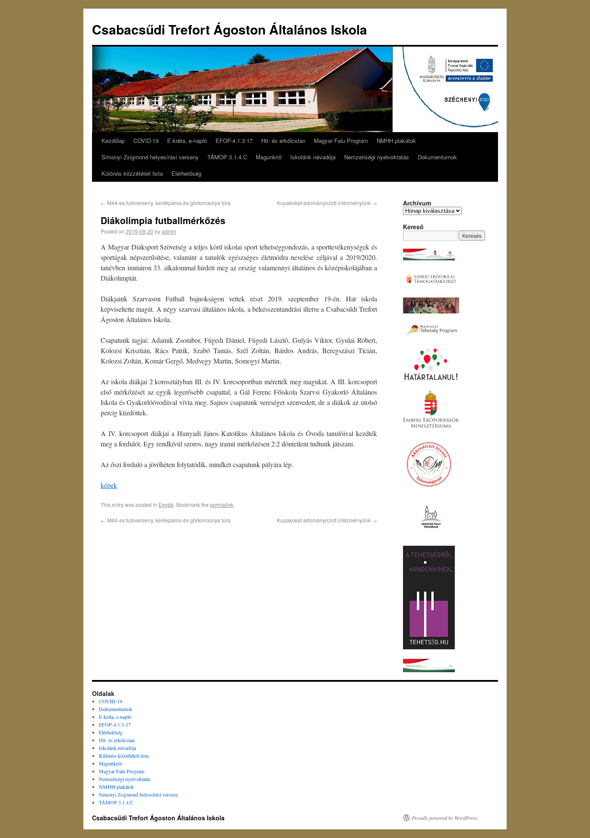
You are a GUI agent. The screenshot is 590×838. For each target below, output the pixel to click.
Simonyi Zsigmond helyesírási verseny (150, 157)
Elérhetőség (186, 173)
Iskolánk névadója (313, 157)
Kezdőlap (113, 140)
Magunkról (269, 157)
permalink (221, 504)
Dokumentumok (437, 157)
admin (169, 231)
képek (109, 485)
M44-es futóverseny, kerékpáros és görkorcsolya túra (166, 202)
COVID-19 (146, 140)
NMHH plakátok (396, 140)
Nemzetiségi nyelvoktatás (376, 157)
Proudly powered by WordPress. (445, 817)
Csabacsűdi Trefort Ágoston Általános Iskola (229, 29)
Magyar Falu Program (341, 140)
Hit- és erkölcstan (283, 140)
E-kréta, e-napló (187, 140)
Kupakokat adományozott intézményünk (327, 202)
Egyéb (166, 504)
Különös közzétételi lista (132, 173)
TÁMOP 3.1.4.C (227, 157)
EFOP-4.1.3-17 (234, 140)
